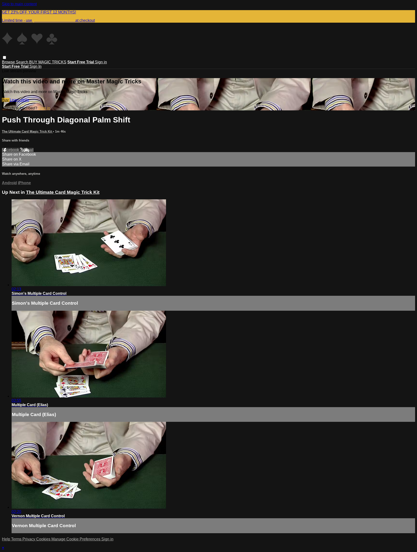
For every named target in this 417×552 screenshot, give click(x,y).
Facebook (11, 150)
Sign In (35, 66)
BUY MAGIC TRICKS (47, 62)
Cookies (43, 539)
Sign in (101, 62)
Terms (16, 539)
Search (22, 62)
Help (6, 539)
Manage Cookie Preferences (76, 539)
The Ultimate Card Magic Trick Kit (27, 131)
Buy (6, 100)
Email (29, 150)
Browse (9, 62)
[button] (4, 57)
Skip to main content (19, 4)
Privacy (29, 539)
